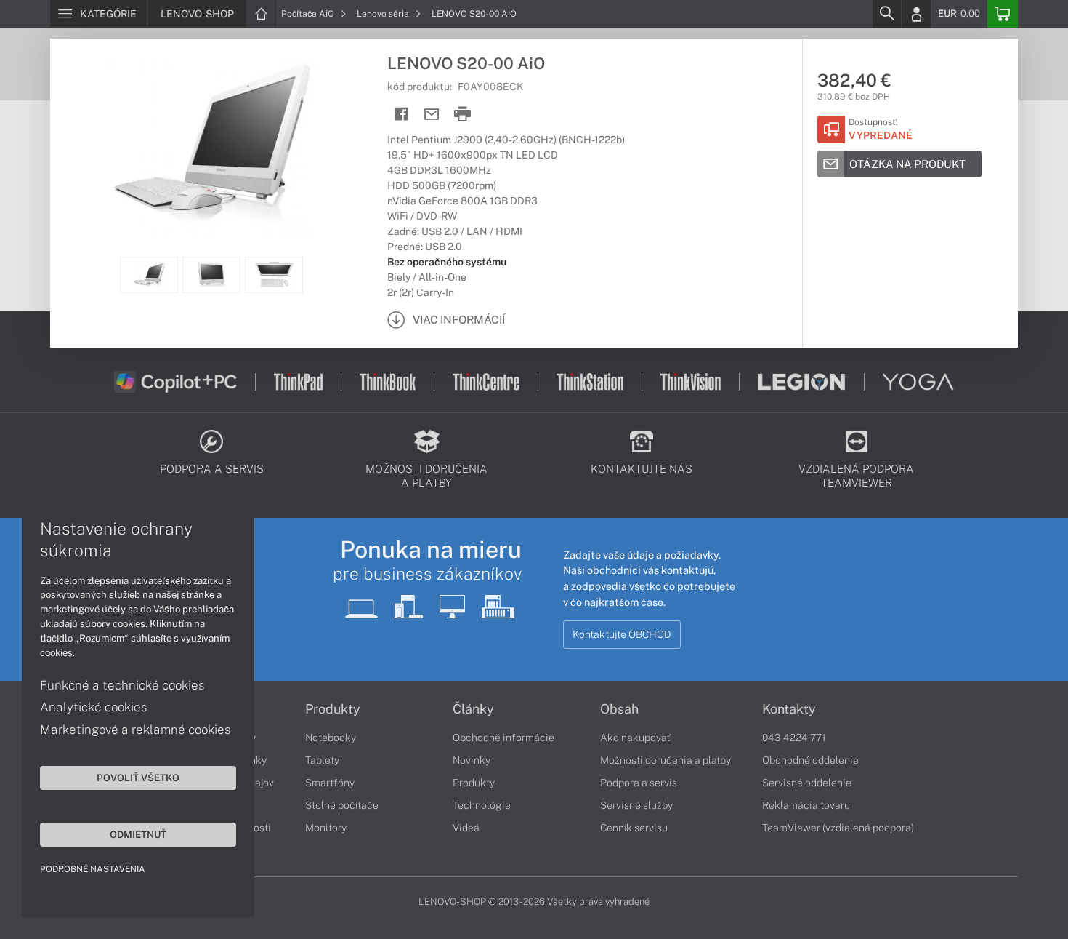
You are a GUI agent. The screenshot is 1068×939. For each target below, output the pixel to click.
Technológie (482, 805)
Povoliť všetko (138, 777)
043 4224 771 (794, 737)
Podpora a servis (638, 782)
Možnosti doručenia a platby (665, 760)
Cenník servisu (634, 828)
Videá (466, 828)
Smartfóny (330, 782)
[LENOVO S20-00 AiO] (211, 148)
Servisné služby (636, 805)
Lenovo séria (384, 14)
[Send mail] (432, 114)
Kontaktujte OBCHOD (622, 634)
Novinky (471, 760)
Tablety (322, 760)
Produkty (332, 709)
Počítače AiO (308, 14)
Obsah (619, 709)
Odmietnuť (138, 834)
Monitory (326, 828)
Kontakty (789, 709)
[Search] (886, 14)
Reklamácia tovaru (806, 805)
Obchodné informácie (503, 737)
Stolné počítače (342, 805)
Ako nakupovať (635, 737)
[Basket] (1002, 14)
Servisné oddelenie (806, 782)
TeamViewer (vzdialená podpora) (838, 828)
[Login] (916, 14)
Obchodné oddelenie (810, 760)
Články (473, 709)
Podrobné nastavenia (92, 869)
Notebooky (330, 737)
